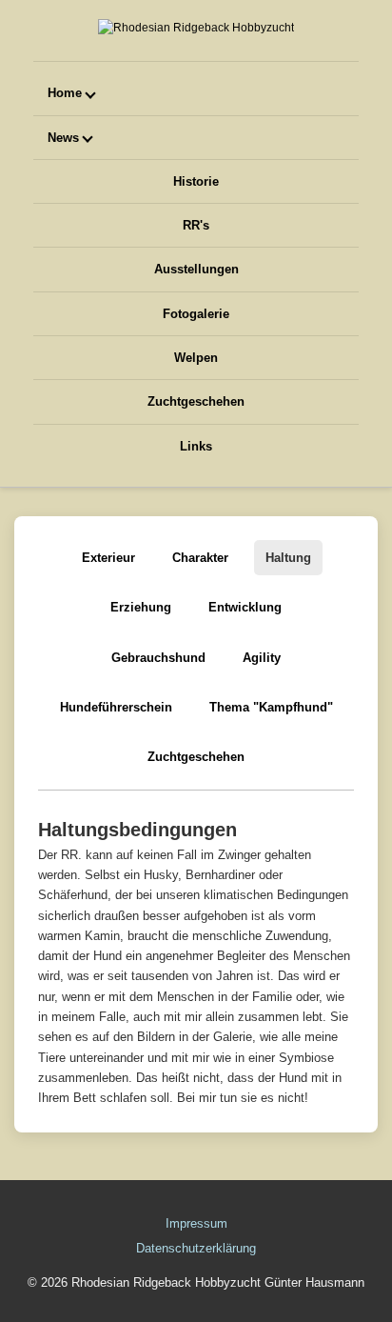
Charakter (200, 558)
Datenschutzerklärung (196, 1248)
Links (196, 446)
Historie (196, 181)
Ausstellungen (196, 269)
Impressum (196, 1223)
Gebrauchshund (158, 658)
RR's (196, 225)
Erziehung (140, 607)
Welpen (196, 358)
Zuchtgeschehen (196, 401)
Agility (262, 658)
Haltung (288, 558)
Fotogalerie (196, 314)
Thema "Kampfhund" (271, 707)
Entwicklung (245, 607)
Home (65, 93)
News (63, 137)
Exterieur (108, 558)
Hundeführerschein (116, 707)
